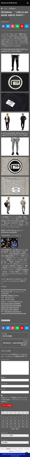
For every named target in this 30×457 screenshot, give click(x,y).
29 (23, 426)
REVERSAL (5, 18)
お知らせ (11, 451)
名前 (3, 377)
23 (27, 423)
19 (11, 423)
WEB (2, 230)
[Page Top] (26, 453)
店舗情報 (8, 448)
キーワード (18, 451)
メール (4, 383)
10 (3, 421)
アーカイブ (4, 440)
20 (15, 423)
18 (7, 423)
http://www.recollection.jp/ (13, 311)
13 (15, 421)
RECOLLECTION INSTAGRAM (11, 305)
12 (11, 421)
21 (19, 423)
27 (15, 426)
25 (7, 426)
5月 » (17, 428)
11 (7, 421)
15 (23, 421)
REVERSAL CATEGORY (9, 232)
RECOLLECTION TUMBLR (10, 309)
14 (19, 421)
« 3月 (12, 428)
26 (11, 426)
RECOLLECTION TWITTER (10, 307)
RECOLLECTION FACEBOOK (10, 303)
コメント (4, 359)
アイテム (14, 448)
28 (19, 426)
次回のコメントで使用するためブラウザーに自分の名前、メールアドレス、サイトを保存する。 (14, 399)
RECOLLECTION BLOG (9, 3)
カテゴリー (4, 433)
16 (27, 421)
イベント (26, 448)
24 (3, 426)
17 (3, 423)
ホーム (2, 448)
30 (27, 426)
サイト (3, 389)
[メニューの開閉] (27, 3)
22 (23, 423)
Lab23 (17, 455)
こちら (18, 230)
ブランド (20, 448)
